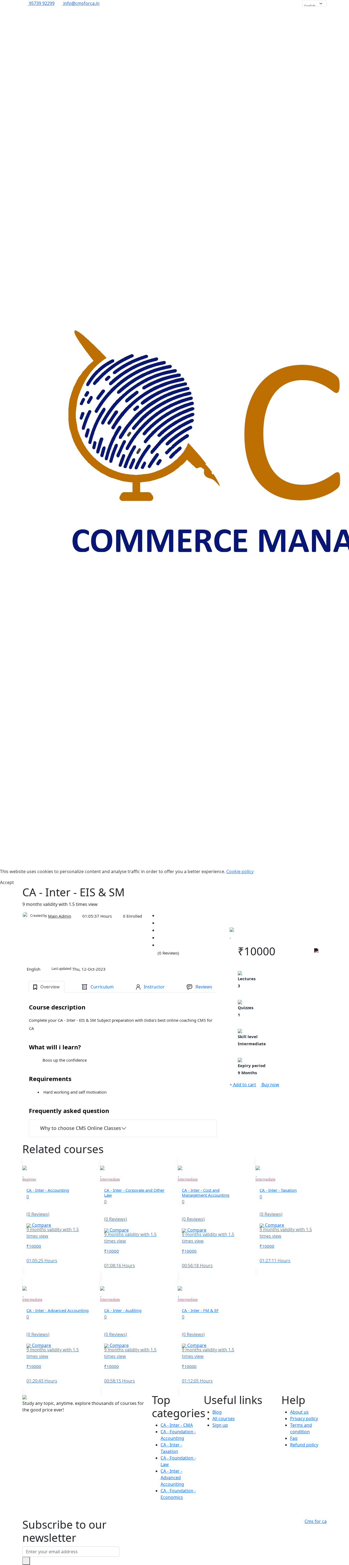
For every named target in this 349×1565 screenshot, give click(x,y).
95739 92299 (41, 3)
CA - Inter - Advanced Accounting (172, 1477)
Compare (41, 1225)
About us (299, 1412)
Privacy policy (304, 1419)
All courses (223, 1419)
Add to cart (244, 1085)
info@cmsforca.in (81, 3)
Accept (7, 882)
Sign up (220, 1425)
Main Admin (59, 916)
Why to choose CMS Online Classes (80, 1128)
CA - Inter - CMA (177, 1425)
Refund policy (304, 1445)
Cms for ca (316, 1521)
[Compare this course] (316, 952)
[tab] (46, 987)
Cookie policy (240, 871)
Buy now (269, 1085)
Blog (217, 1412)
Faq (293, 1438)
